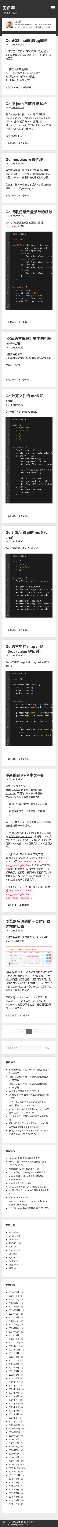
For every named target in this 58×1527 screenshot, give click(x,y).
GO (14, 143)
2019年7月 (14, 1486)
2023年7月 (14, 1317)
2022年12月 (14, 1342)
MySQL (12, 1236)
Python (12, 1257)
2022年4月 (14, 1371)
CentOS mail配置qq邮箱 (27, 40)
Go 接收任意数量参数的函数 (29, 212)
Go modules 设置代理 (24, 159)
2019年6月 (14, 1489)
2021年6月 (14, 1403)
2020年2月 (14, 1461)
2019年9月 (14, 1479)
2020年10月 (14, 1432)
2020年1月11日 (17, 107)
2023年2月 (14, 1335)
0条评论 (27, 87)
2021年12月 (14, 1382)
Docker (12, 1250)
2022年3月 (14, 1374)
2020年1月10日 (17, 163)
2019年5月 (14, 1493)
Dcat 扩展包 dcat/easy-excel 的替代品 (27, 1172)
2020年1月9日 (17, 347)
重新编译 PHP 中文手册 (25, 775)
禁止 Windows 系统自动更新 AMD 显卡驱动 (29, 1208)
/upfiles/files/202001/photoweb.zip (30, 357)
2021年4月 (14, 1410)
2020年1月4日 (17, 930)
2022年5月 (14, 1367)
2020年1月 (14, 1464)
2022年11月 (14, 1346)
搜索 (47, 1047)
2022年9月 (14, 1353)
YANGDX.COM (20, 1522)
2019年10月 (14, 1475)
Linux (15, 87)
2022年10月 (14, 1349)
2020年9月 (14, 1435)
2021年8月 (14, 1396)
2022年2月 (14, 1378)
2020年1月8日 (17, 779)
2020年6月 (14, 1446)
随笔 (11, 1268)
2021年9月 (14, 1392)
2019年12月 (14, 1468)
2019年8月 (14, 1482)
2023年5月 (14, 1324)
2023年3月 (14, 1331)
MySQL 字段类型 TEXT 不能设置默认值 (27, 1186)
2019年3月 (14, 1500)
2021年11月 (14, 1385)
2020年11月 (14, 1428)
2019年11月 (14, 1471)
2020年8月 (14, 1439)
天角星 (8, 8)
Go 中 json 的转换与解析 (26, 104)
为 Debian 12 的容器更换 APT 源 (24, 1168)
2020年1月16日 (17, 44)
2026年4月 (14, 1292)
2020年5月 (14, 1450)
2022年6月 (14, 1364)
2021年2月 (14, 1418)
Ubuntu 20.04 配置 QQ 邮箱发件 (24, 1158)
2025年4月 (14, 1303)
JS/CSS (12, 1243)
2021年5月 (14, 1407)
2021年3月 (14, 1414)
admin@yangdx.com (19, 1525)
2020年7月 (14, 1443)
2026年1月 (14, 1296)
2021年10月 (14, 1389)
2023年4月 (14, 1328)
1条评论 (25, 905)
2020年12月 (14, 1425)
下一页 (36, 1031)
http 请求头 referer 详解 (20, 1183)
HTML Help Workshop (21, 836)
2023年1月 (14, 1339)
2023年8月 (14, 1313)
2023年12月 (14, 1310)
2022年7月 (14, 1360)
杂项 (14, 1015)
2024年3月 (14, 1306)
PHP (14, 905)
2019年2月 (14, 1504)
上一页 (21, 1031)
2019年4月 (14, 1496)
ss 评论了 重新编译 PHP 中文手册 (24, 1091)
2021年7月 (14, 1400)
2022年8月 (14, 1357)
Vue (10, 1246)
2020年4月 (14, 1453)
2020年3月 (14, 1457)
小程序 (12, 1261)
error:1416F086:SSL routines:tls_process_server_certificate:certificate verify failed (29, 1201)
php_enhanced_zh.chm (22, 857)
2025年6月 (14, 1299)
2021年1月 (14, 1421)
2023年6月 (14, 1321)
